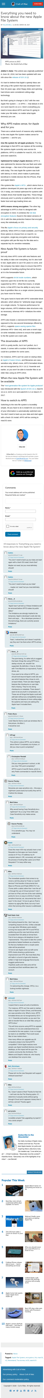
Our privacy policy (10, 1374)
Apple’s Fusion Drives (12, 360)
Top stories (21, 1360)
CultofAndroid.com (22, 458)
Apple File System (18, 1358)
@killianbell (27, 460)
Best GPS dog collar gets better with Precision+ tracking (33, 1310)
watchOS (33, 1360)
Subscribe (38, 4)
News (40, 29)
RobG (10, 843)
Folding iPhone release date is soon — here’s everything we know (14, 1264)
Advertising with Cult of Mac (14, 1369)
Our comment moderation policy (16, 1379)
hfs (36, 1358)
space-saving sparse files (25, 326)
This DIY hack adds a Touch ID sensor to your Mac (14, 1233)
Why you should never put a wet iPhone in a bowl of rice (33, 1248)
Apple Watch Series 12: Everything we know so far (33, 1187)
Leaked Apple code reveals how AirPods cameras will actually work (32, 1280)
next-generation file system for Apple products (23, 386)
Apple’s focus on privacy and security (23, 228)
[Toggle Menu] (3, 4)
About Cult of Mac (26, 1374)
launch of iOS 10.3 (28, 389)
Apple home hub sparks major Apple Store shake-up (14, 1294)
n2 (6, 1360)
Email (8, 516)
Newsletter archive (34, 1172)
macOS (40, 1358)
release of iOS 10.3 (20, 77)
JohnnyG (11, 998)
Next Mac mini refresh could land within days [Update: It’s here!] (14, 1202)
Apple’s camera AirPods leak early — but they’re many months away (14, 1325)
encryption (30, 1358)
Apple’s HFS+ (20, 185)
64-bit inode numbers (22, 278)
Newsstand (12, 1360)
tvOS (27, 1360)
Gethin (10, 553)
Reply (10, 571)
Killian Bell (7, 25)
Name (8, 508)
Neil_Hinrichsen (14, 1066)
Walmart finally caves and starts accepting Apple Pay (32, 1218)
